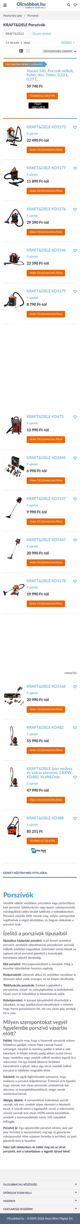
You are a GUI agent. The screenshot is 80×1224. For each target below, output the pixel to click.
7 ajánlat (32, 734)
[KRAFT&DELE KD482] (14, 736)
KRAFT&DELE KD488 (45, 818)
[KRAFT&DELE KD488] (14, 826)
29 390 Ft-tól (38, 223)
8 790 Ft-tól (37, 305)
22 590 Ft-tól (38, 264)
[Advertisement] (40, 367)
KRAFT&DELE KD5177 (46, 168)
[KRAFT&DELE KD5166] (14, 695)
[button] (74, 5)
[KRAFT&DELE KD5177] (14, 176)
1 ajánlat (32, 824)
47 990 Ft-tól (38, 790)
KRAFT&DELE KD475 (45, 417)
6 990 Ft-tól (37, 471)
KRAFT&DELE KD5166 (46, 686)
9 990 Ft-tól (37, 512)
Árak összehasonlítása (45, 150)
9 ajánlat (32, 133)
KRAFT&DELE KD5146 (46, 250)
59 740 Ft (35, 86)
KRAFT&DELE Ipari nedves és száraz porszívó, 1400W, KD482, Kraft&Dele (49, 773)
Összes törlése (41, 33)
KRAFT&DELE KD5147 (46, 499)
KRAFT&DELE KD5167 (46, 540)
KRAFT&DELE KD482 (45, 728)
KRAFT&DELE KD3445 (46, 458)
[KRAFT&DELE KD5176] (14, 218)
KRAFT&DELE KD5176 (46, 209)
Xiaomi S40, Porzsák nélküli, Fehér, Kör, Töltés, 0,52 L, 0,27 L (50, 75)
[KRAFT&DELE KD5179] (14, 300)
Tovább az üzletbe (42, 96)
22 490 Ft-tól (38, 141)
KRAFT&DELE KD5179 (46, 291)
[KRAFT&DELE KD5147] (14, 507)
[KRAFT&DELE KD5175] (14, 135)
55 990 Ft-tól (38, 741)
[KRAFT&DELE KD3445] (14, 466)
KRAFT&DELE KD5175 (46, 127)
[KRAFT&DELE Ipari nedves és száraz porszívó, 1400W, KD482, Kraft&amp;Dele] (14, 777)
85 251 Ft (35, 832)
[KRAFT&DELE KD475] (14, 425)
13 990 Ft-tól (38, 430)
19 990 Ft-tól (38, 594)
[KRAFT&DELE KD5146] (14, 258)
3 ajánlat (32, 783)
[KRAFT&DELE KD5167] (14, 548)
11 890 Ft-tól (38, 181)
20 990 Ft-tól (38, 553)
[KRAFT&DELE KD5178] (14, 589)
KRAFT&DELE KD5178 (46, 581)
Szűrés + (67, 42)
